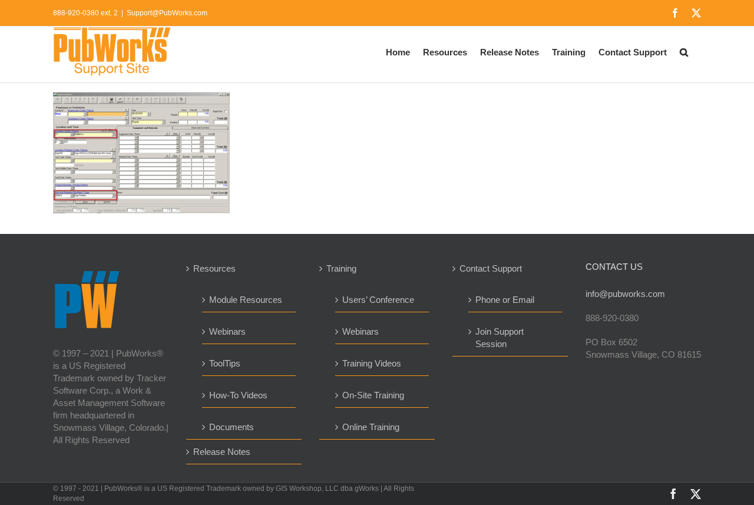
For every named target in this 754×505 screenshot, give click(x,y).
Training (341, 268)
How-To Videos (238, 395)
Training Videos (371, 363)
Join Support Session (499, 337)
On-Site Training (373, 395)
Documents (231, 427)
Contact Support (490, 268)
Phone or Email (504, 300)
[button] (684, 51)
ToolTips (224, 363)
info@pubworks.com (625, 294)
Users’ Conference (378, 300)
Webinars (227, 331)
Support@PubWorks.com (167, 13)
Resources (214, 268)
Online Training (370, 427)
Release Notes (221, 452)
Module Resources (245, 300)
